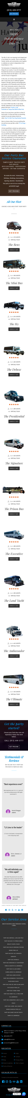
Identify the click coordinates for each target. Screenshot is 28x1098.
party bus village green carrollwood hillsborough (13, 970)
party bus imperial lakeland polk (13, 938)
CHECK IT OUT (14, 250)
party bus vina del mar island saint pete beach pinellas (13, 986)
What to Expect (19, 1063)
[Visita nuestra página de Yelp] (12, 910)
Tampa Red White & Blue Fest (16, 109)
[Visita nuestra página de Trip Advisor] (15, 910)
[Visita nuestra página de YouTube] (18, 910)
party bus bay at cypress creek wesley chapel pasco (13, 942)
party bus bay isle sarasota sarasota (13, 955)
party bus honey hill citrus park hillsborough (13, 995)
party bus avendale (13, 959)
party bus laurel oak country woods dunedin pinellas (13, 1008)
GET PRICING (14, 13)
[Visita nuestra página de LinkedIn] (22, 910)
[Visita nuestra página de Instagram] (9, 910)
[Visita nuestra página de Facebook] (6, 910)
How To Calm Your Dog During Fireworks (15, 118)
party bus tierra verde (13, 990)
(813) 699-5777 (14, 10)
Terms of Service (7, 1066)
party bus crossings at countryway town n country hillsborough (13, 964)
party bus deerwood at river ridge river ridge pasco (14, 980)
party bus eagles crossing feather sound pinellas (13, 949)
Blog (4, 1060)
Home (5, 1053)
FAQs (17, 1053)
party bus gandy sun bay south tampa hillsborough (13, 1014)
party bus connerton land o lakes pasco (13, 1001)
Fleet (4, 1056)
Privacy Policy (19, 1060)
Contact (17, 1056)
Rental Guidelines (8, 1063)
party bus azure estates (13, 975)
